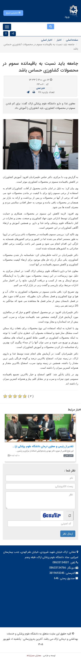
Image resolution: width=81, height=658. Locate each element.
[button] (13, 13)
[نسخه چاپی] (34, 92)
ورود (67, 17)
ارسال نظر (68, 534)
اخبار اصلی (46, 40)
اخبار (59, 40)
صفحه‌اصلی (72, 40)
